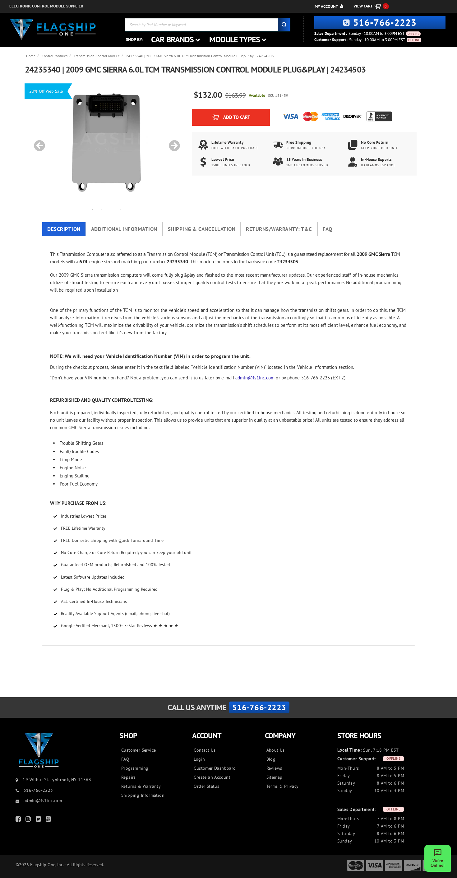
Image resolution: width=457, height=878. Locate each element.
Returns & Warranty (141, 786)
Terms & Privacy (282, 786)
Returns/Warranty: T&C (279, 229)
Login (199, 759)
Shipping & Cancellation (202, 229)
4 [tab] (120, 209)
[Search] (284, 24)
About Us (275, 750)
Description (64, 229)
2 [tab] (102, 209)
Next (172, 142)
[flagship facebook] (19, 820)
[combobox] (207, 24)
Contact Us (204, 750)
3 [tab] (111, 209)
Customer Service (138, 750)
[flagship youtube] (49, 820)
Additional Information (124, 229)
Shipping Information (142, 795)
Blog (271, 759)
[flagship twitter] (39, 820)
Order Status (206, 786)
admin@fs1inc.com (255, 378)
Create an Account (212, 777)
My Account (326, 6)
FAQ (327, 229)
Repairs (128, 777)
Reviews (274, 768)
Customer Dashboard (215, 768)
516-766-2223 (385, 22)
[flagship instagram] (28, 820)
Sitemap (274, 777)
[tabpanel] (106, 142)
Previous (37, 142)
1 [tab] (92, 209)
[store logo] (52, 29)
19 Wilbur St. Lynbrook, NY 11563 (57, 779)
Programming (134, 768)
